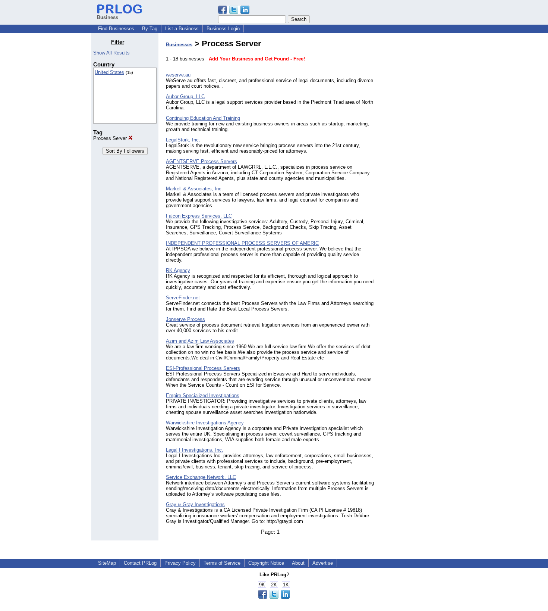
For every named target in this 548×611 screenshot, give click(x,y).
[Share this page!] (233, 12)
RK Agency (178, 270)
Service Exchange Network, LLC (201, 477)
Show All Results (111, 53)
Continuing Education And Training (203, 118)
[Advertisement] (418, 151)
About (298, 563)
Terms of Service (222, 563)
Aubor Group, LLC (185, 96)
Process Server (110, 138)
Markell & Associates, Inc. (194, 188)
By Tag (149, 28)
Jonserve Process (185, 319)
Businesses (179, 44)
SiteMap (107, 563)
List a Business (182, 28)
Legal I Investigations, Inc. (194, 450)
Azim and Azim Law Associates (200, 341)
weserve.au (178, 75)
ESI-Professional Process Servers (203, 368)
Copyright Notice (266, 563)
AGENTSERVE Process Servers (201, 161)
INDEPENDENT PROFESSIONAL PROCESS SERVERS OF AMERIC (242, 243)
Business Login (223, 28)
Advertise (322, 563)
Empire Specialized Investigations (202, 395)
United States (109, 72)
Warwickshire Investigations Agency (205, 422)
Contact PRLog (140, 563)
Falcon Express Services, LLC (199, 216)
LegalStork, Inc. (183, 140)
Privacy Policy (180, 563)
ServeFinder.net (183, 297)
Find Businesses (116, 28)
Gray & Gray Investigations (195, 504)
